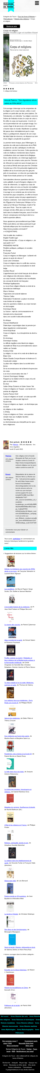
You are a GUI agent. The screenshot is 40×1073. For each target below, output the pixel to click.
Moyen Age (23, 1063)
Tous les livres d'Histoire (26, 16)
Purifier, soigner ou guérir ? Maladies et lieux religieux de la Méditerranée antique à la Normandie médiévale (19, 660)
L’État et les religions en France (15, 825)
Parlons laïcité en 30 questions (15, 896)
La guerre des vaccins (12, 624)
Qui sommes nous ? (10, 1041)
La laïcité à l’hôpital (11, 914)
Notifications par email (25, 1051)
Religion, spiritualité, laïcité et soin (16, 843)
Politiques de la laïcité (12, 1005)
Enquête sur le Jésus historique (15, 970)
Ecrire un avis (12, 26)
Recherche (6, 1063)
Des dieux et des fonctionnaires (15, 929)
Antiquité (15, 1063)
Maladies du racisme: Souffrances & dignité (19, 807)
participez (16, 539)
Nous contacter (12, 1046)
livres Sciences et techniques (23, 1019)
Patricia (8, 456)
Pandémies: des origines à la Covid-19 (18, 754)
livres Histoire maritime (28, 1026)
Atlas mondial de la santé (13, 640)
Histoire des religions (21, 19)
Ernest (8, 474)
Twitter (29, 1049)
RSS (13, 1051)
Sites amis (29, 1046)
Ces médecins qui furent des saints (16, 736)
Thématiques (8, 19)
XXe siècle (31, 1065)
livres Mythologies (8, 1029)
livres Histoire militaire (25, 1023)
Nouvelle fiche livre (26, 1043)
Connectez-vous (11, 530)
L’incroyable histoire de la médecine (17, 607)
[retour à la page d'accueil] (8, 6)
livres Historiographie (25, 1029)
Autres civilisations (15, 1067)
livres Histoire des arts (19, 1016)
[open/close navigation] (37, 3)
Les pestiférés (9, 589)
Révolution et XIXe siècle (18, 1065)
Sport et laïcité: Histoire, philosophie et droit (19, 947)
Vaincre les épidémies (12, 718)
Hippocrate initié (10, 881)
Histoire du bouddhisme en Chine (16, 988)
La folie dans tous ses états (14, 772)
